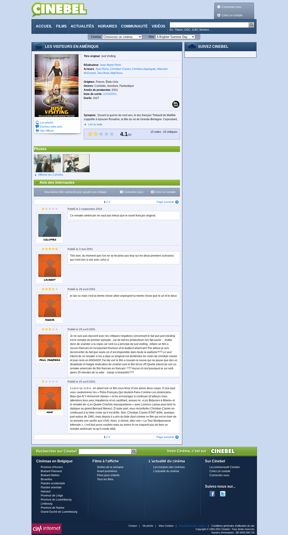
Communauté (134, 26)
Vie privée (147, 525)
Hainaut (45, 491)
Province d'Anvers (52, 467)
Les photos (47, 122)
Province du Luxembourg (56, 499)
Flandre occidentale (53, 483)
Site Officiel (47, 130)
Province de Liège (52, 495)
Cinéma (96, 37)
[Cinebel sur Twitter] (225, 492)
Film (151, 37)
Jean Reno (102, 69)
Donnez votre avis (51, 126)
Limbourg (46, 503)
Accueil (44, 26)
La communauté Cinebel (224, 467)
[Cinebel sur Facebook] (212, 492)
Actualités (82, 26)
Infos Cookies (166, 525)
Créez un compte (232, 15)
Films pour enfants (108, 475)
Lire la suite (95, 124)
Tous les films (105, 479)
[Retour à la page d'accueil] (59, 9)
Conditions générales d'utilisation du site (232, 525)
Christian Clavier (120, 69)
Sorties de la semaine (110, 467)
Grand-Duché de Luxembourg (59, 511)
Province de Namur (52, 507)
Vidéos (158, 26)
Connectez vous (231, 7)
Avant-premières (107, 471)
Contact (132, 525)
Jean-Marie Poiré (110, 65)
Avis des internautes (54, 182)
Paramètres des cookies (192, 525)
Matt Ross (116, 73)
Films (61, 26)
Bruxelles (46, 479)
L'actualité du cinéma (166, 471)
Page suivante (165, 202)
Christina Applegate (144, 69)
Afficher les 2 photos (48, 174)
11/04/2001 (110, 94)
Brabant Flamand (51, 471)
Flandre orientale (51, 487)
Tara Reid (103, 73)
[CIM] (46, 524)
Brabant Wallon (50, 475)
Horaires (107, 26)
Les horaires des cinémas (169, 467)
